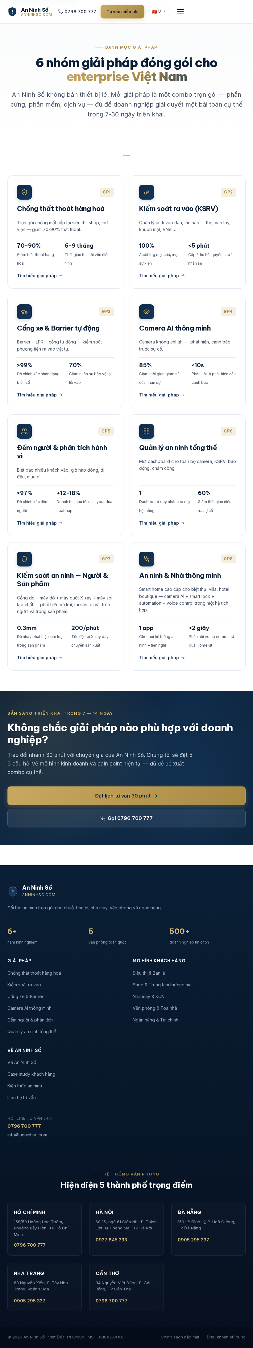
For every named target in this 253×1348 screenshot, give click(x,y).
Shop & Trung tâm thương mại (163, 984)
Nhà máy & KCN (148, 996)
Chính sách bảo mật (180, 1336)
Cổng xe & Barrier (25, 996)
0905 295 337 (193, 1239)
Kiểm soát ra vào (24, 984)
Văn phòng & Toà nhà (155, 1008)
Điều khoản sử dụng (226, 1336)
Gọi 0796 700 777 (130, 818)
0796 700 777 (80, 11)
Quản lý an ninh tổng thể (31, 1031)
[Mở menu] (180, 12)
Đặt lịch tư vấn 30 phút (123, 796)
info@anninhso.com (27, 1134)
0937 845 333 (111, 1239)
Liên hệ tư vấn (21, 1097)
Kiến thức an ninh (24, 1085)
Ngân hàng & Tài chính (155, 1019)
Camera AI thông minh (29, 1008)
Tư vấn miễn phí (122, 11)
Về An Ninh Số (21, 1062)
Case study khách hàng (31, 1074)
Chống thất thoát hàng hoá (34, 973)
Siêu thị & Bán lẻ (149, 973)
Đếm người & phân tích (30, 1019)
